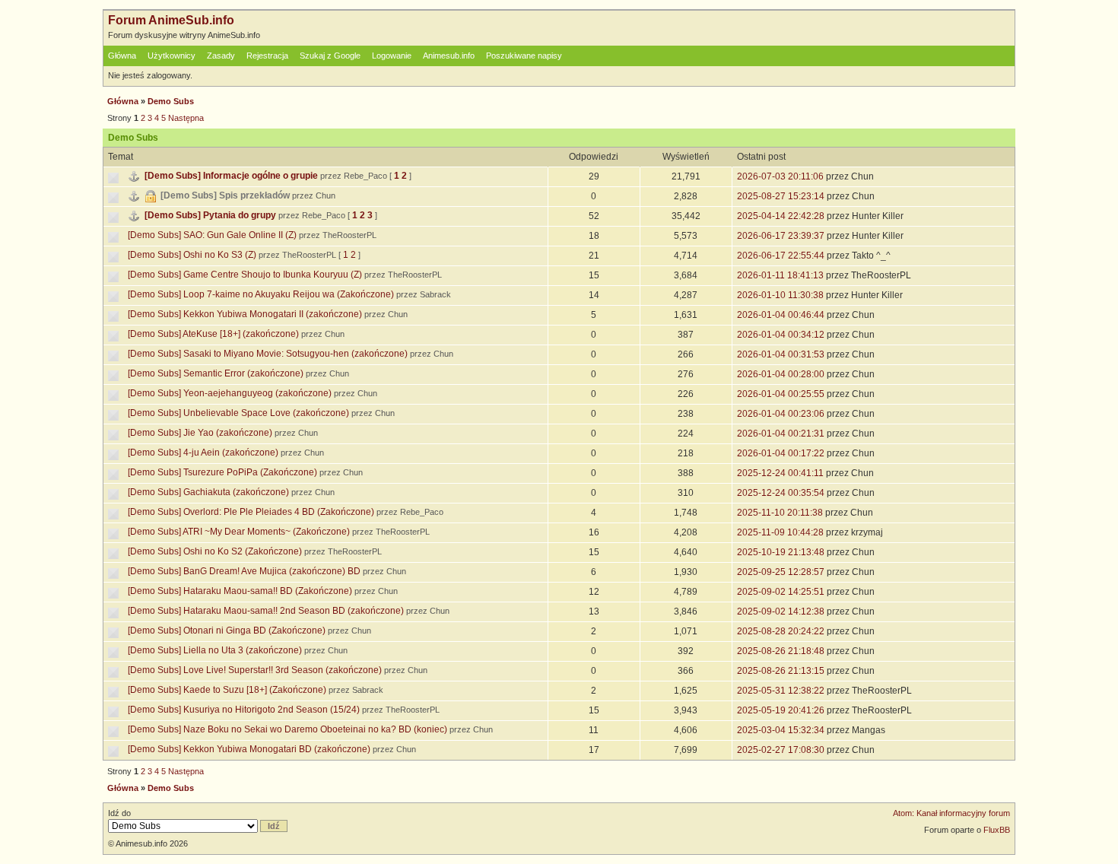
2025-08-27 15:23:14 (780, 196)
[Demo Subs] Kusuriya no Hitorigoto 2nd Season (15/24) (244, 709)
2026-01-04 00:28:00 (780, 374)
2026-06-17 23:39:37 (780, 235)
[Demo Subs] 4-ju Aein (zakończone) (203, 452)
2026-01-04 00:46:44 (780, 315)
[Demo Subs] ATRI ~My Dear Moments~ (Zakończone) (239, 531)
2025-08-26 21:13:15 (780, 670)
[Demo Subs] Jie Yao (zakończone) (200, 432)
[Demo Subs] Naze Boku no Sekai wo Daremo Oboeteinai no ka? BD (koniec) (287, 729)
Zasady (221, 55)
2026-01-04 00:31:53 (780, 354)
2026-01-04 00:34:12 (780, 334)
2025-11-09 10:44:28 (780, 532)
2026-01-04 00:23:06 (780, 413)
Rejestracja (267, 55)
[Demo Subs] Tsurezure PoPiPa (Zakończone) (222, 472)
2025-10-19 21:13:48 (780, 552)
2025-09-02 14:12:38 (780, 611)
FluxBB (996, 829)
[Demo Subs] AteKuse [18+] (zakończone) (213, 334)
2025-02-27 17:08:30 (780, 750)
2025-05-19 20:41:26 (780, 710)
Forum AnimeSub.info (171, 20)
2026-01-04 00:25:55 (780, 394)
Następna (186, 117)
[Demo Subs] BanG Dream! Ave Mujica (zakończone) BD (244, 571)
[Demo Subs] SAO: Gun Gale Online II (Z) (212, 235)
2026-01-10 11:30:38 (780, 295)
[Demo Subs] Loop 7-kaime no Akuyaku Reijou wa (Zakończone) (261, 294)
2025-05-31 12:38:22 (780, 690)
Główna (122, 55)
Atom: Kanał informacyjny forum (951, 813)
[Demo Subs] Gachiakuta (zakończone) (208, 492)
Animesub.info (449, 55)
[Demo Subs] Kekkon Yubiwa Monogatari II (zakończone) (245, 314)
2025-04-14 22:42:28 (780, 216)
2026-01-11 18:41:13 (780, 275)
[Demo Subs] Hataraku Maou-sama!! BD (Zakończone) (240, 591)
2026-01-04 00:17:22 (780, 453)
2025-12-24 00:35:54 (780, 493)
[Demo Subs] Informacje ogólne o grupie (231, 175)
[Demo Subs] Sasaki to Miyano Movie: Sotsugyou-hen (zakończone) (268, 353)
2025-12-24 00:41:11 (780, 473)
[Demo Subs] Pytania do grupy (210, 215)
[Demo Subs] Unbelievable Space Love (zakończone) (238, 413)
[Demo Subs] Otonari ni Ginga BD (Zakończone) (227, 630)
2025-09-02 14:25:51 (780, 591)
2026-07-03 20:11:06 (780, 176)
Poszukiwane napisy (524, 55)
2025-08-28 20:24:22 (780, 631)
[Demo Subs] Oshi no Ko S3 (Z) (192, 254)
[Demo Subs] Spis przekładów (225, 195)
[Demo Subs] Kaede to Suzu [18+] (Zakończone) (227, 690)
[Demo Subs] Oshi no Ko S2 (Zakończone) (215, 551)
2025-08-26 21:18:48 (780, 651)
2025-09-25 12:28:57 (780, 572)
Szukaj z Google (330, 55)
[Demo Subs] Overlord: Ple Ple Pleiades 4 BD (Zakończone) (251, 512)
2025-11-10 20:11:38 (780, 512)
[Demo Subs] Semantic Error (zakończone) (215, 373)
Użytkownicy (171, 55)
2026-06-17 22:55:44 (780, 255)
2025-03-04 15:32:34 (780, 730)
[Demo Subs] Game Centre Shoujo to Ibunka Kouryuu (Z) (245, 274)
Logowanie (391, 55)
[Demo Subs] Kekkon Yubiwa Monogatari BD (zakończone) (249, 749)
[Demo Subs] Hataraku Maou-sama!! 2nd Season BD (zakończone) (266, 610)
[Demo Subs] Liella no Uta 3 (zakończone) (215, 650)
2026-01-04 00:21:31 (780, 433)
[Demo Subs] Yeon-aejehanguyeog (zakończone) (230, 393)
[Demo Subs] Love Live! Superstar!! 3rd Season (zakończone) (255, 670)
